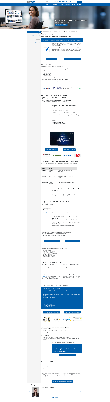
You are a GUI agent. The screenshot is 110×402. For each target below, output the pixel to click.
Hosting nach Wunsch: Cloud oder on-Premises (51, 312)
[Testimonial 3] (56, 397)
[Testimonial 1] (53, 397)
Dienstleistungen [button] (67, 4)
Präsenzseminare (44, 276)
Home (47, 4)
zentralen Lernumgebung (58, 349)
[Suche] (55, 1)
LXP (39, 40)
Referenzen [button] (73, 4)
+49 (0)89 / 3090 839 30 (62, 351)
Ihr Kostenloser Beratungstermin (61, 24)
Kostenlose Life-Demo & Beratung (69, 149)
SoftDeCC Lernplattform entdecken (51, 149)
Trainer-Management (36, 42)
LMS (39, 31)
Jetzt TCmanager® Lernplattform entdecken (72, 312)
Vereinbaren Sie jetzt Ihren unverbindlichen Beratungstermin (62, 381)
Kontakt (79, 1)
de (74, 1)
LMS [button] (50, 4)
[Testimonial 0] (52, 397)
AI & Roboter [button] (55, 4)
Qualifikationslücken (45, 212)
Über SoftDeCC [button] (79, 4)
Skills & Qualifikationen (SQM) (35, 37)
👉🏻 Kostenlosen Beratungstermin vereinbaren (67, 355)
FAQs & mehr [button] (61, 4)
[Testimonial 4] (57, 397)
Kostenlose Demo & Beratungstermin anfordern (72, 58)
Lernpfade (64, 219)
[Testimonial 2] (55, 397)
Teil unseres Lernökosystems (51, 58)
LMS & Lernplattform (37, 33)
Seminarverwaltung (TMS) (36, 35)
